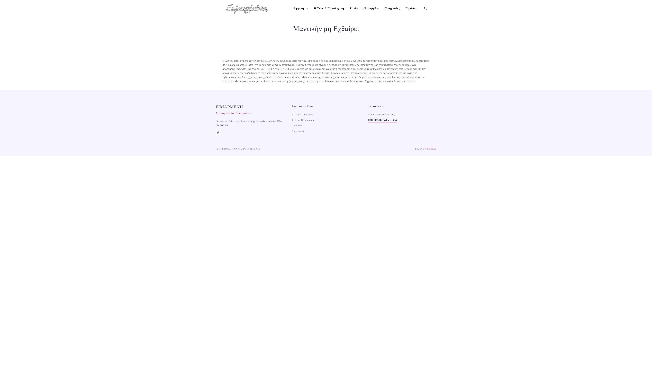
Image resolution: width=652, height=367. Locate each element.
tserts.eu (431, 149)
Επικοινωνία (298, 131)
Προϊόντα (412, 8)
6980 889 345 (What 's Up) (382, 120)
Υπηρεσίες (392, 8)
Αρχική (299, 8)
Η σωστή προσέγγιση (303, 114)
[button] (425, 8)
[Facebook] (218, 132)
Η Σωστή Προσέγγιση (329, 8)
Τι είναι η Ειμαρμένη (365, 8)
